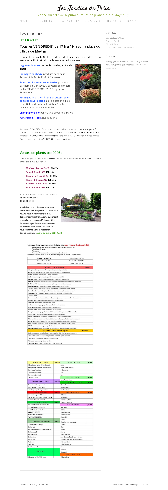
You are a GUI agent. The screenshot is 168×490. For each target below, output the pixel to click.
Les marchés (114, 21)
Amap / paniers (93, 21)
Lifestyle (116, 484)
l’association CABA (69, 132)
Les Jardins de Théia (84, 8)
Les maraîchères (43, 21)
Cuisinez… (132, 21)
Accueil (24, 21)
